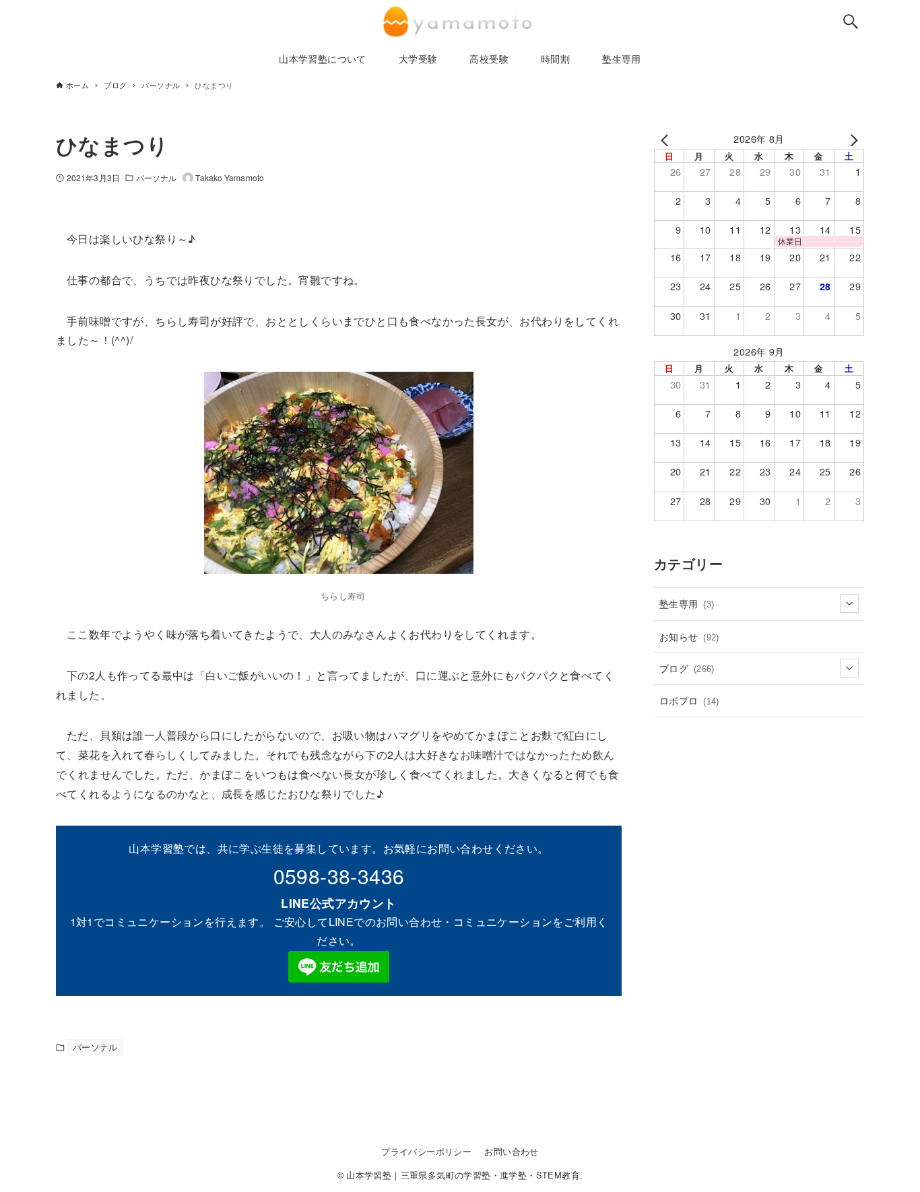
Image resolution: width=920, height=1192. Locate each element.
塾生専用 (686, 603)
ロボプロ (689, 700)
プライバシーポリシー (426, 1151)
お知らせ (689, 636)
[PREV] (667, 138)
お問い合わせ (511, 1151)
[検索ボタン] (850, 21)
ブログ (687, 668)
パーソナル (156, 177)
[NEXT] (851, 138)
